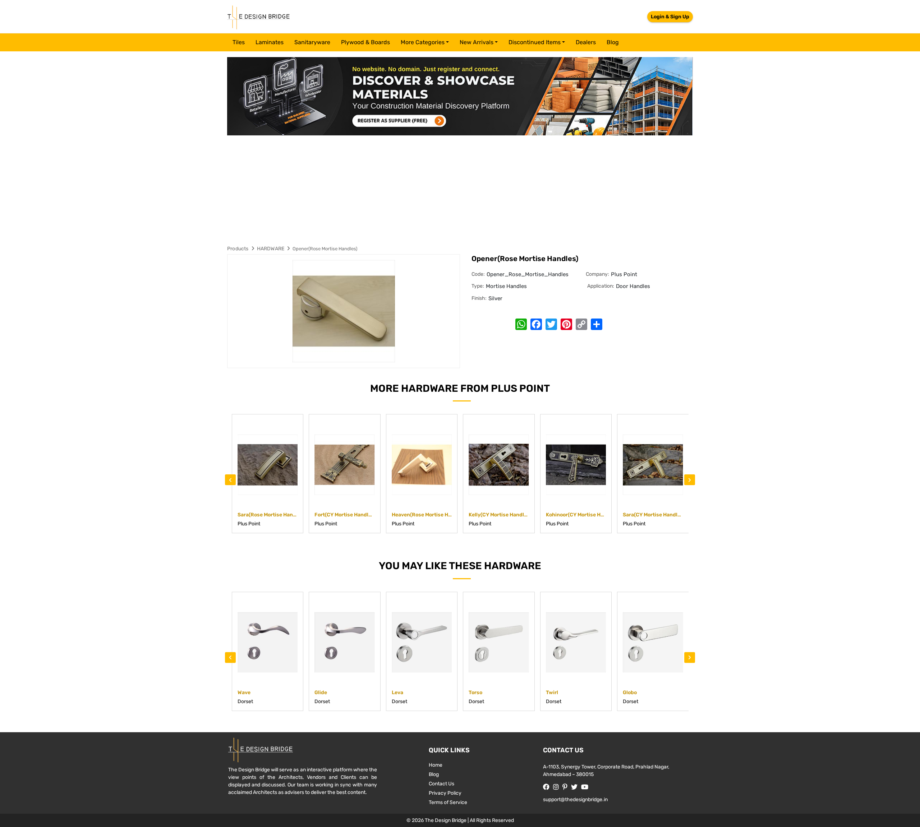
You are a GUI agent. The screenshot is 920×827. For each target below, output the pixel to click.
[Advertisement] (460, 189)
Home (435, 765)
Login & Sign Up (670, 17)
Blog (613, 42)
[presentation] (230, 479)
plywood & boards (365, 42)
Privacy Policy (445, 793)
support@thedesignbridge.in (575, 799)
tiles (239, 42)
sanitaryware (312, 42)
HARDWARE (271, 249)
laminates (270, 42)
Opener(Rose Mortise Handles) (325, 248)
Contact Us (441, 784)
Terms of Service (448, 802)
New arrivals (476, 42)
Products (238, 249)
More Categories (423, 42)
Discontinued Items (535, 42)
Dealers (586, 42)
